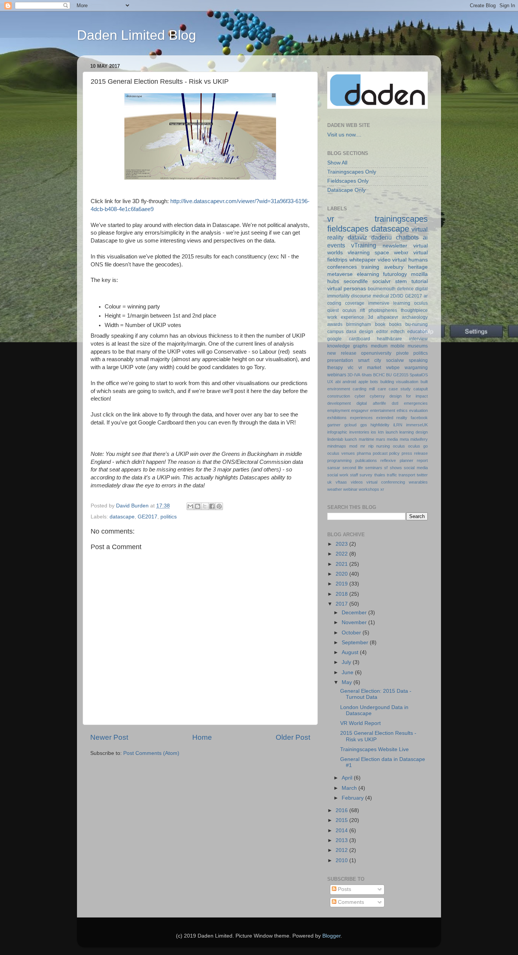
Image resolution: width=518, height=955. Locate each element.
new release (341, 353)
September (356, 642)
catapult (420, 389)
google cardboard (348, 338)
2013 (342, 840)
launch (392, 432)
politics (168, 517)
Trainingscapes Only (351, 172)
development (339, 403)
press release (415, 453)
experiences (361, 417)
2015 (342, 820)
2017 (342, 604)
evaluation (418, 410)
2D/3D (396, 296)
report (422, 460)
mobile (398, 346)
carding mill (364, 389)
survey (365, 475)
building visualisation (399, 381)
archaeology (415, 317)
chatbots (407, 237)
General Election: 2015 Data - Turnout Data (375, 694)
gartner (334, 425)
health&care (389, 338)
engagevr (360, 410)
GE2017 (147, 517)
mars (380, 439)
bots (374, 381)
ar (426, 296)
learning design (413, 432)
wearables (418, 482)
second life (352, 467)
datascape (122, 517)
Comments (350, 902)
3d (370, 317)
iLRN (397, 425)
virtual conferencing (385, 482)
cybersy (377, 396)
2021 (342, 564)
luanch (351, 439)
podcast (380, 453)
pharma (364, 453)
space (382, 252)
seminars (373, 467)
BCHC (379, 375)
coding (334, 303)
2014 (342, 830)
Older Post (293, 737)
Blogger (331, 936)
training (370, 267)
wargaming (416, 367)
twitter (422, 475)
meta (404, 439)
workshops (369, 489)
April (348, 778)
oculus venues (341, 453)
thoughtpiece (414, 310)
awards (334, 324)
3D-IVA (353, 375)
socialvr (381, 281)
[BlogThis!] (197, 506)
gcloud (350, 425)
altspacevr (387, 317)
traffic (392, 475)
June (348, 672)
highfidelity (379, 425)
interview (418, 338)
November (355, 622)
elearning (368, 274)
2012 (342, 850)
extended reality (392, 417)
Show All (337, 163)
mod (353, 446)
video (384, 260)
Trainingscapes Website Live (374, 749)
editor (382, 331)
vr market (369, 367)
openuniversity (376, 353)
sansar (333, 467)
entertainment (382, 410)
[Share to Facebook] (212, 506)
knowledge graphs (347, 346)
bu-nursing (416, 324)
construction (338, 396)
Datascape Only (346, 190)
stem (401, 281)
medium (379, 346)
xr (382, 489)
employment (338, 410)
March (350, 788)
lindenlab (335, 439)
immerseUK (417, 425)
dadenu (381, 237)
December (355, 612)
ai (425, 237)
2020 (342, 574)
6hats (367, 375)
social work (337, 475)
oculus (399, 446)
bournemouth (382, 288)
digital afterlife (371, 403)
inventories (359, 432)
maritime (366, 439)
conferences (342, 267)
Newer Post (109, 737)
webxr (401, 252)
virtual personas (346, 288)
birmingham (358, 324)
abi (338, 381)
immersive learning (389, 303)
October (352, 633)
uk (329, 482)
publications (366, 460)
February (353, 798)
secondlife (356, 281)
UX (330, 381)
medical (381, 296)
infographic (337, 432)
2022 (342, 554)
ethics (402, 410)
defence (405, 288)
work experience (345, 317)
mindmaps (336, 446)
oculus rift (353, 310)
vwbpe (393, 367)
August (351, 652)
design (366, 331)
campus (335, 331)
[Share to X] (205, 506)
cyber (360, 396)
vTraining (363, 245)
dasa (351, 331)
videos (357, 482)
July (347, 662)
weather (334, 489)
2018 (342, 594)
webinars (336, 374)
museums (418, 346)
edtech (398, 331)
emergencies (416, 403)
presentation (340, 360)
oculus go (418, 446)
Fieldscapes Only (348, 181)
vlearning (359, 252)
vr (330, 219)
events (336, 245)
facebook (419, 417)
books (395, 324)
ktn (381, 432)
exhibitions (337, 417)
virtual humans (410, 260)
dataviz (357, 237)
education (417, 331)
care (382, 389)
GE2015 (400, 375)
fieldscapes (348, 228)
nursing (383, 446)
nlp (371, 446)
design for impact (408, 396)
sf (386, 467)
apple (363, 381)
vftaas (341, 482)
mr (362, 446)
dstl (395, 403)
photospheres (383, 310)
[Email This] (190, 506)
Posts (343, 889)
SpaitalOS (419, 375)
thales (379, 475)
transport (407, 475)
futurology (395, 274)
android (349, 381)
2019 (342, 584)
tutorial (419, 281)
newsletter (395, 246)
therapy (335, 367)
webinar (350, 489)
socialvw (395, 360)
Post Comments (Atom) (151, 753)
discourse (361, 296)
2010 (342, 860)
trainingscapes (401, 219)
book (380, 324)
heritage (418, 267)
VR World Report (360, 723)
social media (416, 467)
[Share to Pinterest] (219, 506)
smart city (369, 360)
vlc (350, 367)
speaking (418, 360)
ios (373, 432)
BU (389, 375)
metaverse (340, 274)
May (347, 682)
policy (394, 453)
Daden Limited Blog (136, 35)
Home (202, 737)
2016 (342, 810)
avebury (393, 267)
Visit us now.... (344, 135)
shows (396, 467)
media (392, 439)
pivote (402, 353)
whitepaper (362, 260)
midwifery (419, 439)
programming (339, 460)
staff (354, 475)
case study (400, 389)
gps (363, 425)
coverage (354, 303)
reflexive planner (396, 460)
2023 (342, 544)
